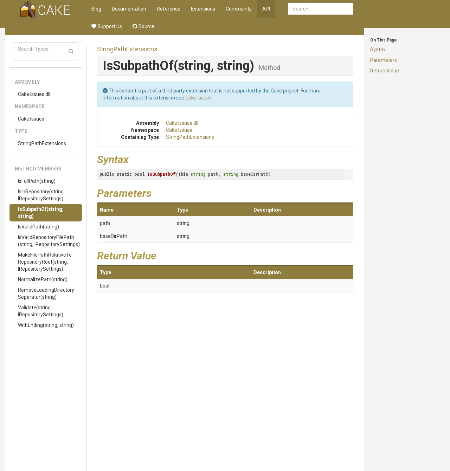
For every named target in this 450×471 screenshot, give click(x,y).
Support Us (109, 26)
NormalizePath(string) (43, 279)
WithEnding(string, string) (46, 325)
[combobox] (320, 9)
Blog (96, 9)
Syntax (378, 49)
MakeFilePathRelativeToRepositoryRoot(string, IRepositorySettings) (45, 262)
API (266, 9)
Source (145, 26)
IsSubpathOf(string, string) (41, 212)
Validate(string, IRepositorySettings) (40, 311)
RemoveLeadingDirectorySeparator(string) (46, 293)
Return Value (384, 70)
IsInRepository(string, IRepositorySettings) (41, 195)
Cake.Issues (31, 119)
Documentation (129, 9)
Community (239, 9)
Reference (168, 9)
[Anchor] (134, 158)
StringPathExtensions (42, 143)
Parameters (383, 60)
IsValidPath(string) (38, 227)
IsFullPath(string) (37, 181)
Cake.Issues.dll (34, 94)
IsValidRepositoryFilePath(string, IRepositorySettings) (49, 240)
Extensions (203, 9)
